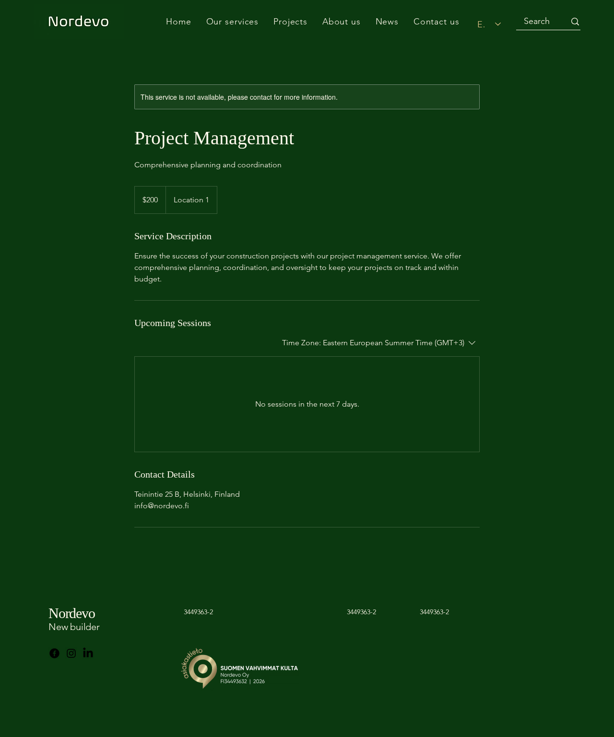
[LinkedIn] (88, 653)
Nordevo (71, 613)
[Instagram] (71, 653)
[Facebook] (54, 653)
